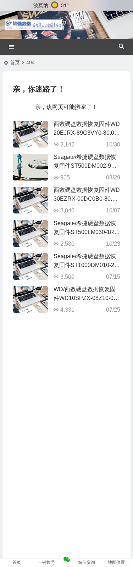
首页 (15, 62)
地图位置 (116, 562)
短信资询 (86, 562)
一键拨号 (46, 562)
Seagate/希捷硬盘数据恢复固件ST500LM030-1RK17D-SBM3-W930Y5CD (86, 232)
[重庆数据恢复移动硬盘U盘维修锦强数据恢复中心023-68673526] (33, 25)
